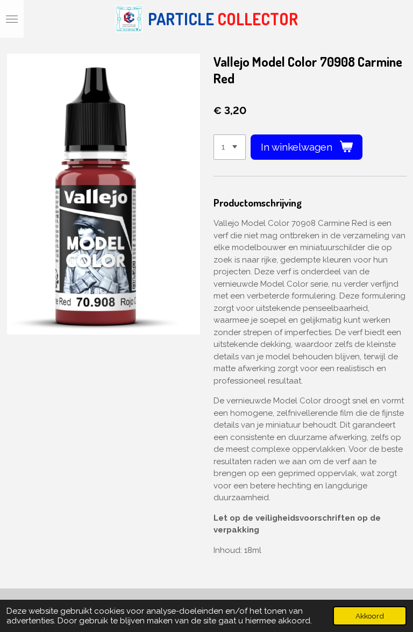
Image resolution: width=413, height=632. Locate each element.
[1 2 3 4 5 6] (229, 147)
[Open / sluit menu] (12, 19)
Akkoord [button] (369, 616)
